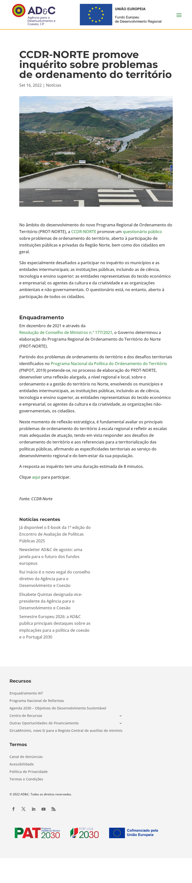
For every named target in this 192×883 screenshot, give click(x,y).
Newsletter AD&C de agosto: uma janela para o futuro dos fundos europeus (50, 556)
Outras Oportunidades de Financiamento (44, 723)
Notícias (53, 85)
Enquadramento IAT (26, 693)
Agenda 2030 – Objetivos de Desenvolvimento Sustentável (58, 708)
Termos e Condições (26, 779)
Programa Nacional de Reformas (37, 701)
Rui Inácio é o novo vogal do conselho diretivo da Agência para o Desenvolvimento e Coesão (54, 578)
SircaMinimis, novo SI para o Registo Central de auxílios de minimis (66, 731)
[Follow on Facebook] (14, 809)
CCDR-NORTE (83, 231)
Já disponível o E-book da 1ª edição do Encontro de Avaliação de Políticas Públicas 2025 (55, 534)
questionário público (142, 231)
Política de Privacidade (29, 772)
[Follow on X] (24, 809)
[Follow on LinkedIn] (34, 809)
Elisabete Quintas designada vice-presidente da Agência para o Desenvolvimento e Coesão (50, 601)
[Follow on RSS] (54, 809)
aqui (36, 477)
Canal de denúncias (26, 757)
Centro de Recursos (26, 716)
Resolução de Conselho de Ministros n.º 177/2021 (65, 332)
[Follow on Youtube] (44, 809)
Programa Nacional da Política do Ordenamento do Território (109, 363)
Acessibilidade (22, 764)
